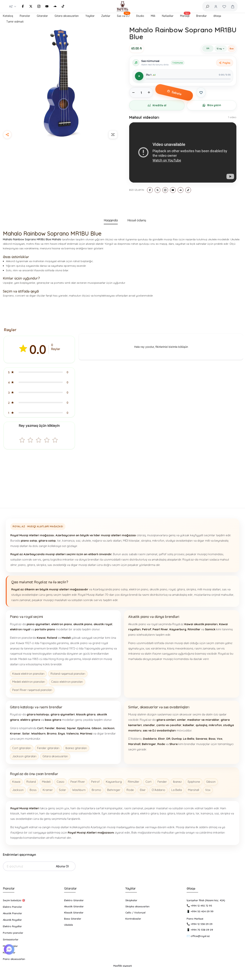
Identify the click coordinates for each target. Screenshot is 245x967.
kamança (68, 540)
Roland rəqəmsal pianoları (68, 673)
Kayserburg (114, 781)
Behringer (113, 790)
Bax (232, 48)
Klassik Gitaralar (73, 912)
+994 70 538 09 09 (202, 929)
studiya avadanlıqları (179, 540)
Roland (31, 781)
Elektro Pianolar (12, 906)
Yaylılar (90, 16)
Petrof (95, 781)
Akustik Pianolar (12, 913)
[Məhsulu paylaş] (7, 134)
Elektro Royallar (12, 926)
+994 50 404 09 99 (202, 911)
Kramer (48, 790)
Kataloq (8, 16)
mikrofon (158, 540)
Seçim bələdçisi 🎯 (14, 900)
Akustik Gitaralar (74, 906)
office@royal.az (200, 936)
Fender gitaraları (48, 748)
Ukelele (68, 924)
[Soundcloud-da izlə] (55, 6)
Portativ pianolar (13, 932)
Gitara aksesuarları (67, 16)
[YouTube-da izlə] (47, 6)
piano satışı (120, 589)
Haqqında (111, 220)
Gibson (211, 781)
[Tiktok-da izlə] (63, 6)
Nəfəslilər (167, 16)
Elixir (143, 790)
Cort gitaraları (21, 748)
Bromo (96, 790)
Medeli (46, 781)
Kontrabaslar (133, 918)
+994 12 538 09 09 (201, 924)
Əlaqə (217, 16)
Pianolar (25, 16)
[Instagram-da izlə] (39, 6)
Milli (153, 16)
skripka (146, 540)
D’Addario (158, 790)
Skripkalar (131, 900)
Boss (33, 790)
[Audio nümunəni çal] (139, 76)
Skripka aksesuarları (137, 906)
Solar (62, 790)
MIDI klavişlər (131, 540)
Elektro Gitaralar (74, 900)
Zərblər (105, 16)
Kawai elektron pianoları (28, 673)
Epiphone (194, 781)
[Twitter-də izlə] (31, 6)
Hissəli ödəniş (136, 220)
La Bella (176, 790)
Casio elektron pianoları (67, 681)
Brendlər (201, 16)
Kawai (16, 781)
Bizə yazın (214, 105)
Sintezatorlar (10, 939)
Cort (148, 781)
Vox (207, 790)
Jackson (18, 790)
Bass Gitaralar (72, 918)
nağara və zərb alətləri (107, 540)
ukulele (86, 540)
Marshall (193, 790)
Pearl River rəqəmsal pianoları (32, 690)
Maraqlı (184, 15)
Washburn (79, 790)
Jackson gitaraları (24, 756)
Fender (162, 781)
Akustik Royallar (12, 919)
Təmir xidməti (15, 21)
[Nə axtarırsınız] (207, 6)
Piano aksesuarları (14, 958)
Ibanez (177, 781)
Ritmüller (133, 781)
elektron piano (138, 589)
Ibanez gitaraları (76, 748)
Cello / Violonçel (135, 912)
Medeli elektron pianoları (28, 681)
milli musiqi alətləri (209, 589)
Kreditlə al (159, 105)
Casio (60, 781)
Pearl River (77, 781)
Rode (130, 790)
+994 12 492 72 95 (201, 905)
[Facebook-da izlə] (23, 6)
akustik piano (158, 589)
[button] (39, 372)
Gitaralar (42, 16)
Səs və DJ (123, 15)
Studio (140, 16)
